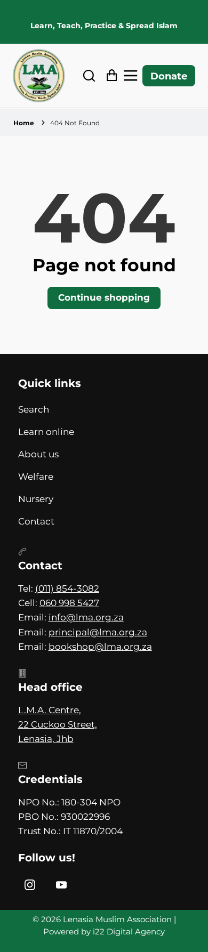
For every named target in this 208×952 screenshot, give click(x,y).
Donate (168, 76)
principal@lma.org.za (98, 632)
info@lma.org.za (86, 617)
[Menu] (133, 76)
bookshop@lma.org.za (100, 646)
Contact (36, 521)
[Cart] (109, 76)
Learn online (46, 431)
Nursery (35, 499)
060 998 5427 (69, 603)
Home (23, 123)
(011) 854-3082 (67, 588)
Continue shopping (104, 297)
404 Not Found (75, 123)
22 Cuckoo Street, (57, 724)
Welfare (35, 476)
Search (33, 409)
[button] (89, 76)
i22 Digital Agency (129, 932)
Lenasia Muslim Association (117, 919)
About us (38, 454)
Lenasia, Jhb (46, 738)
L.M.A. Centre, (49, 710)
